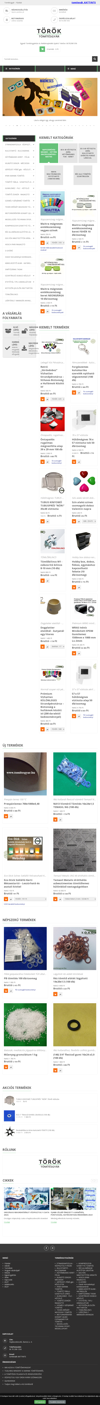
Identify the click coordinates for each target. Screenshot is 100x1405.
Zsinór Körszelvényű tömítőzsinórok (19, 257)
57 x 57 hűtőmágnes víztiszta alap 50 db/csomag (82, 698)
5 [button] (21, 125)
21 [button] (79, 125)
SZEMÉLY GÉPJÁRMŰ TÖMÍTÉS (17, 201)
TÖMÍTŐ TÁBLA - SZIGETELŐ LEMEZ (19, 182)
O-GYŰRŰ (9, 250)
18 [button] (68, 125)
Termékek (8, 1268)
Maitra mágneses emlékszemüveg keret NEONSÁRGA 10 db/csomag (52, 293)
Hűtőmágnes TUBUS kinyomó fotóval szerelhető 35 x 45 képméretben (52, 497)
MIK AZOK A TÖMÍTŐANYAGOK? (18, 1367)
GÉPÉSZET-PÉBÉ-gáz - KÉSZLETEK (19, 169)
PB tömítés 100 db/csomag (20, 978)
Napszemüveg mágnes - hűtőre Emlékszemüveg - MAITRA (52, 219)
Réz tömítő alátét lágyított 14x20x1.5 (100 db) (70, 980)
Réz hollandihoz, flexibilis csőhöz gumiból (74, 1050)
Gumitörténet (10, 1381)
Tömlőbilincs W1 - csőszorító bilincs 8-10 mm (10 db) (51, 565)
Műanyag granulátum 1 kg (20, 1054)
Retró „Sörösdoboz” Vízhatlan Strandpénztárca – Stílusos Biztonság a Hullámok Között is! (52, 376)
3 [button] (13, 125)
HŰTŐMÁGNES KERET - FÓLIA (17, 157)
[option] (50, 101)
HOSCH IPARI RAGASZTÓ (15, 244)
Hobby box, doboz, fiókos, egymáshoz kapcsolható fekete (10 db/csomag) (83, 568)
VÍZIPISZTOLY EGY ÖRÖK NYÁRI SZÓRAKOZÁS (23, 1377)
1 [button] (6, 125)
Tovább (7, 1222)
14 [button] (53, 125)
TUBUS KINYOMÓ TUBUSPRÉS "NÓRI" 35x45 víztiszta (52, 505)
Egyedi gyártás (10, 1275)
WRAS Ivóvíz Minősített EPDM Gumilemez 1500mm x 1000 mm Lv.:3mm (84, 634)
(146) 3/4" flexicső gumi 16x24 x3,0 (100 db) (73, 1056)
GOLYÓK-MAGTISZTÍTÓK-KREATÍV (19, 238)
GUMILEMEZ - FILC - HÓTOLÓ (17, 188)
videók (7, 1266)
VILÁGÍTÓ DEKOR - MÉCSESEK (17, 163)
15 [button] (57, 125)
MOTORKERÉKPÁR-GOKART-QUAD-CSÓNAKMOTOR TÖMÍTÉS (19, 213)
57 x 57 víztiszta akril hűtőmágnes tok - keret (84, 689)
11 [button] (42, 125)
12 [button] (46, 125)
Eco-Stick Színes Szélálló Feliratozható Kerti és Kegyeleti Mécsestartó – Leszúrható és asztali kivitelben (25, 875)
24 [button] (90, 125)
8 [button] (31, 125)
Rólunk (7, 1273)
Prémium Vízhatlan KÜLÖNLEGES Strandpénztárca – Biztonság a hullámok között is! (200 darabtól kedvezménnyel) (52, 705)
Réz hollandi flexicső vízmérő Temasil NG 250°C (74, 799)
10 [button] (39, 125)
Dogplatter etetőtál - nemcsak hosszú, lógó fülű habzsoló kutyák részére (52, 623)
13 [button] (50, 125)
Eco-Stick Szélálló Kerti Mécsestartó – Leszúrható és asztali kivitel (22, 883)
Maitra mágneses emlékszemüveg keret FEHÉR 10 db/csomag (83, 230)
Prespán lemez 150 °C (15, 799)
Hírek (7, 1277)
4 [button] (17, 125)
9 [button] (35, 125)
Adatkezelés (9, 1284)
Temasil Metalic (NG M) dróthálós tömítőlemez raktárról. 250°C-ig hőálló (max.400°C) (74, 875)
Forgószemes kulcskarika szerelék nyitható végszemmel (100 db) (83, 373)
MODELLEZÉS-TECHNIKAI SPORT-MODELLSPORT (19, 219)
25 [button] (94, 125)
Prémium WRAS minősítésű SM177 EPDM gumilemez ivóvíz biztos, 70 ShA (84, 623)
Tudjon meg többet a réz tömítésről (19, 1384)
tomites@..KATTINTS (84, 2)
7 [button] (28, 125)
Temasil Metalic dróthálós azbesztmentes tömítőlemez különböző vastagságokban (71, 883)
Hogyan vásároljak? (12, 1270)
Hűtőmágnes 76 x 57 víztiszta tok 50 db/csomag (83, 443)
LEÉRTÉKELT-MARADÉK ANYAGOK (19, 300)
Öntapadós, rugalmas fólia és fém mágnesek (52, 435)
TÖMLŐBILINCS (11, 294)
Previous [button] (92, 1180)
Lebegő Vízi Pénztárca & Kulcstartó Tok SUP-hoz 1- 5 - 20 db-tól (52, 362)
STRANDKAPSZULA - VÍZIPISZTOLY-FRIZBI (19, 144)
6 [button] (24, 125)
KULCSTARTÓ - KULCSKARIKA (17, 151)
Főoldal (7, 1263)
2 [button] (10, 125)
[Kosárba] (42, 243)
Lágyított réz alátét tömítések (68, 973)
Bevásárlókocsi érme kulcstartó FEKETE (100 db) (35, 1130)
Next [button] (96, 1180)
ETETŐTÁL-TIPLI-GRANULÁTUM (18, 282)
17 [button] (64, 125)
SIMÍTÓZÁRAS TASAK (13, 269)
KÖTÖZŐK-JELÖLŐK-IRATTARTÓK (19, 288)
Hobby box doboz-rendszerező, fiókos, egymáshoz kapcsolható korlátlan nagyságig (84, 557)
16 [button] (61, 125)
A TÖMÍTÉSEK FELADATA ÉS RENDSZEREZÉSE (23, 1374)
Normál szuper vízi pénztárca (52, 689)
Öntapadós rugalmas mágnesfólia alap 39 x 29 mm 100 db (51, 444)
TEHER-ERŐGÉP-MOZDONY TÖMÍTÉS (19, 207)
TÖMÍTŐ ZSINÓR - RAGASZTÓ (17, 194)
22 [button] (83, 125)
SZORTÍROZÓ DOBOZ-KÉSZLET (18, 275)
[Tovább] (27, 1198)
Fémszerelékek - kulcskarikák (84, 362)
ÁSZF (7, 1282)
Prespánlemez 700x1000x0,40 (21, 803)
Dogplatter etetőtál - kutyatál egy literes (52, 631)
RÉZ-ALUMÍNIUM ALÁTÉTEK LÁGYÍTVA (19, 232)
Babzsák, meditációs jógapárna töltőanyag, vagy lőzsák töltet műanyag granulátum (25, 1050)
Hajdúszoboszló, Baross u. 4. (20, 1342)
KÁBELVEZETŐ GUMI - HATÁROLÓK (19, 263)
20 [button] (75, 125)
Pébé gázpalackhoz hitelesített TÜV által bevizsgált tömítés (25, 973)
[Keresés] (95, 59)
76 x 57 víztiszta (80, 435)
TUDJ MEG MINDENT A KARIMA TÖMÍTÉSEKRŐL (24, 1371)
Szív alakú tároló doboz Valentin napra (84, 497)
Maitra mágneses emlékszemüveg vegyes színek (51, 227)
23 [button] (86, 125)
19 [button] (72, 125)
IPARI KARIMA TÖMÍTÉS (14, 176)
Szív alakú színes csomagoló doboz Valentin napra (83, 505)
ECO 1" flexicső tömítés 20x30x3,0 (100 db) (33, 1115)
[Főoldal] (50, 33)
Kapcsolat (8, 1280)
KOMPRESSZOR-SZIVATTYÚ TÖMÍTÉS (19, 226)
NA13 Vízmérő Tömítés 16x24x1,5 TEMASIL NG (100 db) (73, 805)
